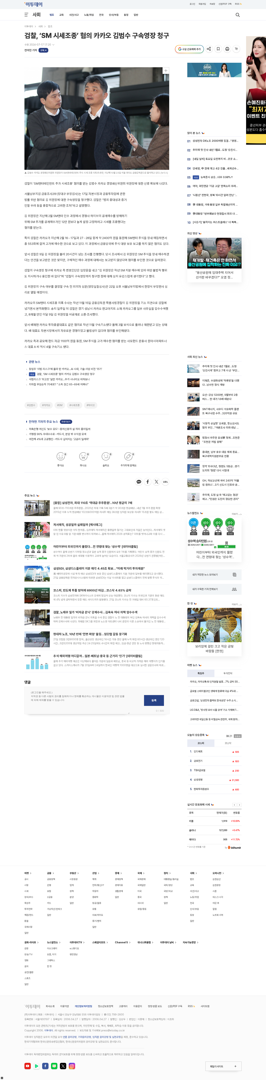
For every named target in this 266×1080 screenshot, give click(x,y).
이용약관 (64, 1006)
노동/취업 (89, 14)
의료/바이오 (97, 915)
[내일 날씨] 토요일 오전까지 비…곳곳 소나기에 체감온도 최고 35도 (229, 159)
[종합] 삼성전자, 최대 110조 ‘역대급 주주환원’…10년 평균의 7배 (92, 503)
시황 (26, 885)
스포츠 (27, 978)
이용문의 (137, 1006)
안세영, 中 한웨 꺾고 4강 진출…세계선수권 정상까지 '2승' (224, 168)
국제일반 (141, 885)
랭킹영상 (74, 954)
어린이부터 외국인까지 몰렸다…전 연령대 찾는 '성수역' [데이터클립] (95, 546)
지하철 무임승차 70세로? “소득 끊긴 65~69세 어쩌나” (59, 384)
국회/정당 (168, 885)
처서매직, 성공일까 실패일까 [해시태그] (77, 525)
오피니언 (217, 873)
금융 (49, 873)
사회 (37, 14)
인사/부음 (114, 14)
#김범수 (31, 405)
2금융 (49, 897)
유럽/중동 (142, 909)
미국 (140, 891)
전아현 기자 (30, 50)
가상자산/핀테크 (54, 909)
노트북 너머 (218, 915)
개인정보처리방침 (83, 1006)
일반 (136, 14)
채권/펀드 (28, 915)
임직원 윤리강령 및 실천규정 (106, 1037)
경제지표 (119, 885)
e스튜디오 (74, 948)
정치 (166, 873)
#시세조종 (74, 405)
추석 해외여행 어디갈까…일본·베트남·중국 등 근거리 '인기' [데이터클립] (97, 656)
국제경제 (141, 879)
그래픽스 (51, 960)
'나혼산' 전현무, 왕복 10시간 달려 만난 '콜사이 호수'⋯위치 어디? (227, 195)
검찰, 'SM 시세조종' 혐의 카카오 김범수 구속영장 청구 (62, 374)
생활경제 (119, 891)
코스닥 (228, 743)
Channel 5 (121, 942)
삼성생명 (198, 779)
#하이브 (91, 405)
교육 (61, 14)
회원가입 (202, 4)
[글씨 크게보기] (237, 49)
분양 (72, 897)
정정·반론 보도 (155, 1006)
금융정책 (51, 879)
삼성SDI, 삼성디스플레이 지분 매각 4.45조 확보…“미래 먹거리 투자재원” (99, 568)
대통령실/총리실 (171, 879)
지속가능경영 (189, 942)
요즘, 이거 (51, 954)
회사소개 (50, 1006)
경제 (117, 873)
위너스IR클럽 (144, 942)
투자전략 (228, 673)
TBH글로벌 (199, 770)
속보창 (212, 4)
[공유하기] (209, 49)
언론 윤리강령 (70, 1037)
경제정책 (119, 879)
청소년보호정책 (105, 1006)
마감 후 (216, 903)
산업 (94, 873)
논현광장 (217, 885)
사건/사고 (74, 14)
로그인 (192, 4)
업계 (72, 885)
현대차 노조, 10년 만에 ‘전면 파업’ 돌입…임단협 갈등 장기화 (90, 634)
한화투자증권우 (201, 789)
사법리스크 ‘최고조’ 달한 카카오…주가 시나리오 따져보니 (59, 379)
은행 (49, 885)
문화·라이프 (30, 942)
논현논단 (217, 879)
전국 (101, 14)
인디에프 (198, 751)
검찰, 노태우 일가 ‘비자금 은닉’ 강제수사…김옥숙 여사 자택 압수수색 (95, 612)
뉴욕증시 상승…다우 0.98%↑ (213, 177)
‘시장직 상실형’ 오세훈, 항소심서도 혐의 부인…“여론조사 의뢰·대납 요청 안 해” (220, 428)
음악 (26, 966)
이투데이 (28, 26)
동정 (126, 14)
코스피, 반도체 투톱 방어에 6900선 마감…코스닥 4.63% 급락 (92, 590)
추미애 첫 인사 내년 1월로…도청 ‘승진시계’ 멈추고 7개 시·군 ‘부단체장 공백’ (221, 370)
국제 (140, 873)
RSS (237, 4)
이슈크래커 (52, 948)
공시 (26, 879)
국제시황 (28, 927)
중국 (140, 897)
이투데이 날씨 (167, 942)
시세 (26, 891)
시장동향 (74, 879)
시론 (215, 891)
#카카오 (46, 405)
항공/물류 (96, 903)
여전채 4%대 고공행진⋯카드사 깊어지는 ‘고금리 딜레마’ (59, 439)
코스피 (201, 743)
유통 (94, 909)
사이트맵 (205, 1006)
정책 (72, 891)
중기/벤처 (96, 921)
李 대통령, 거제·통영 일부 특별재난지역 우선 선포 (219, 204)
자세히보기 (66, 422)
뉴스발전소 (52, 942)
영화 (26, 960)
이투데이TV (76, 942)
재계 (94, 879)
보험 (49, 891)
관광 (26, 948)
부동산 (73, 873)
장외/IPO (28, 897)
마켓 (26, 873)
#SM (59, 405)
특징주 (201, 673)
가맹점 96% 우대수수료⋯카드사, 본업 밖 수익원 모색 (57, 434)
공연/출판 (28, 972)
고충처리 (123, 1006)
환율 (26, 921)
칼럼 (215, 909)
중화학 (95, 897)
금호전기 (198, 760)
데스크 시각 (218, 897)
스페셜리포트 (98, 942)
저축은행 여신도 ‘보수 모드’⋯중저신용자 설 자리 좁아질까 (59, 429)
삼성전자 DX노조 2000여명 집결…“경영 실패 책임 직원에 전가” (227, 140)
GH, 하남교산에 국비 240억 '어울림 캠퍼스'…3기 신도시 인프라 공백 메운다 (221, 485)
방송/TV (28, 954)
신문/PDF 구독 (225, 4)
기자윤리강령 (84, 1037)
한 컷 (49, 966)
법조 (52, 14)
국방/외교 (168, 891)
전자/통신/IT (98, 885)
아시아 (140, 903)
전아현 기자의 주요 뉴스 (43, 421)
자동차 (95, 891)
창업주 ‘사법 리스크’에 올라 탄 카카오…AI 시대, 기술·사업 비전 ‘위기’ (65, 369)
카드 (49, 903)
